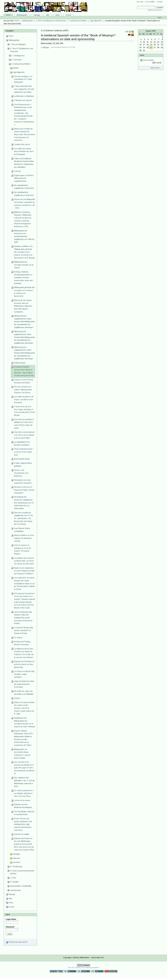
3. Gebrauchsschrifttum (78, 21)
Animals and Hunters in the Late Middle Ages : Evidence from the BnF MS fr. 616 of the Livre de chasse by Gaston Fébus (24, 844)
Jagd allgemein (95, 21)
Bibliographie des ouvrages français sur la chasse (23, 265)
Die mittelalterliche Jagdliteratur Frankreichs (24, 186)
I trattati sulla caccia (22, 144)
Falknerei (16, 858)
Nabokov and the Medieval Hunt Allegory (23, 805)
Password (10, 927)
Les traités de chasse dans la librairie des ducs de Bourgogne (24, 151)
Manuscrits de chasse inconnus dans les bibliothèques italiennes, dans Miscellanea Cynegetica (23, 306)
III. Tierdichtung (16, 866)
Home (8, 15)
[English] (132, 35)
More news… (156, 68)
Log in (160, 17)
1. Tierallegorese (18, 56)
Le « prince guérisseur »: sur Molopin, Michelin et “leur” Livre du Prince (24, 793)
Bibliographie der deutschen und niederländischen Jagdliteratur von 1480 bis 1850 (24, 236)
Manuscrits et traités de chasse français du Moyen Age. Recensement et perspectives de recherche (24, 134)
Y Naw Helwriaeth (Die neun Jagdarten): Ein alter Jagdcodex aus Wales (24, 89)
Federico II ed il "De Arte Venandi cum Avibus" (23, 381)
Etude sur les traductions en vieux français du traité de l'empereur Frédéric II (24, 571)
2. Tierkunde (16, 60)
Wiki (47, 15)
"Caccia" (17, 171)
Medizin (16, 68)
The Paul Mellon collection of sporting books (24, 813)
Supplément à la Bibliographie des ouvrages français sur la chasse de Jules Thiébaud (24, 722)
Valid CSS (97, 971)
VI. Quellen (14, 882)
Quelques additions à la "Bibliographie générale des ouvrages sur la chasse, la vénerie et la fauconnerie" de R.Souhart (24, 252)
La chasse (18, 637)
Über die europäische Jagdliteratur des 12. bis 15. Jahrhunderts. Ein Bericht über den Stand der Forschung (23, 518)
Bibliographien (22, 15)
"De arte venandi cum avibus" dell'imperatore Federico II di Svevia (23, 389)
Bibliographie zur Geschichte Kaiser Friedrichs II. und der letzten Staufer (22, 753)
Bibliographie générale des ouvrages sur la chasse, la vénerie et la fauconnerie (24, 291)
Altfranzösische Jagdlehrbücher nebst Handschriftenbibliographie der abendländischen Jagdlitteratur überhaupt (24, 321)
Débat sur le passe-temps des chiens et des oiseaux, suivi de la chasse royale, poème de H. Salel (24, 708)
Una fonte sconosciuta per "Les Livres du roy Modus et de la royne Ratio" (24, 435)
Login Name (11, 919)
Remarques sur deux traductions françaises (23, 481)
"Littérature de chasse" (23, 100)
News (57, 15)
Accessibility (150, 2)
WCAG (69, 971)
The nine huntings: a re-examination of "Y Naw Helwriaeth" (23, 79)
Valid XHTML (83, 971)
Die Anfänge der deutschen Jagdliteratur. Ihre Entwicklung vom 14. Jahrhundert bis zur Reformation (24, 502)
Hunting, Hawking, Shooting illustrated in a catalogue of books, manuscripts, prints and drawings (23, 277)
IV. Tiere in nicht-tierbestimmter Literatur (22, 872)
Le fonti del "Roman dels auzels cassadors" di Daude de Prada (23, 630)
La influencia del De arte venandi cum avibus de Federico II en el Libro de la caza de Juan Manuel (24, 653)
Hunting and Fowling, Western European (22, 643)
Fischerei (16, 862)
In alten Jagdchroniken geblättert (23, 464)
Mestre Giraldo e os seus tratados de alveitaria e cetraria (24, 538)
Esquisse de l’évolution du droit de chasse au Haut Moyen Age (24, 664)
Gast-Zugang (152, 61)
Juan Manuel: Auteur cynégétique (22, 529)
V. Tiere (13, 878)
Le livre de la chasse (22, 800)
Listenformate (15, 890)
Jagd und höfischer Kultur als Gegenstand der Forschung (24, 684)
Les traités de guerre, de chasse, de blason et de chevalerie (23, 399)
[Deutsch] (129, 35)
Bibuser (46, 47)
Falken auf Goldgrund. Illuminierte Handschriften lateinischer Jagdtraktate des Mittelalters (24, 163)
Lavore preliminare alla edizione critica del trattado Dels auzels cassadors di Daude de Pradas (23, 617)
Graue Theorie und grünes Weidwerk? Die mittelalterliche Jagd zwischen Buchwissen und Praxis (23, 824)
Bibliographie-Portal (45, 7)
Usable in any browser (110, 971)
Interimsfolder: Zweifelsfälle (20, 886)
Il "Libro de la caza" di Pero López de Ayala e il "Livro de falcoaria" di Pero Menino (24, 411)
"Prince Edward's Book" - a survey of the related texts (24, 452)
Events (68, 15)
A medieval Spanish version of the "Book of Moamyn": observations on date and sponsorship (24, 371)
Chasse (17, 698)
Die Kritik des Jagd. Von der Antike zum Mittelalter (24, 692)
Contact (160, 2)
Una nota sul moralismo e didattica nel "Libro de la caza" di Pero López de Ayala (24, 423)
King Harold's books (22, 459)
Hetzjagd (16, 854)
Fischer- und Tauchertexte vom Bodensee (21, 473)
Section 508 (56, 971)
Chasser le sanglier (21, 834)
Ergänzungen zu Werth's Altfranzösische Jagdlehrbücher (24, 178)
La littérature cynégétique (24, 96)
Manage (37, 15)
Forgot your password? (17, 942)
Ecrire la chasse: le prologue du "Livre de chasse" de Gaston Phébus (22, 549)
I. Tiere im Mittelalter (18, 44)
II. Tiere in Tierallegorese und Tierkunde (51, 21)
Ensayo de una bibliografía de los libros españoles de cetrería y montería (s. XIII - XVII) (24, 203)
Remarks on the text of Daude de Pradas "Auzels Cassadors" (24, 490)
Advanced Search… (155, 10)
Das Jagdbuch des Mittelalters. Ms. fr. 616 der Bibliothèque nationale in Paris (24, 782)
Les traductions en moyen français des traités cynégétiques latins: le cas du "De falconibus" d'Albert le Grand (24, 583)
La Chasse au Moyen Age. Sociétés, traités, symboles (24, 674)
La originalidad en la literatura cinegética (22, 443)
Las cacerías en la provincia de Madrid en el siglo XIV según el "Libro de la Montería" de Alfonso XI (24, 768)
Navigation (10, 31)
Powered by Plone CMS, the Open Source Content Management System (83, 965)
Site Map (140, 2)
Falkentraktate (19, 363)
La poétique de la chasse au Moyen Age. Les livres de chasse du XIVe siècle (24, 561)
